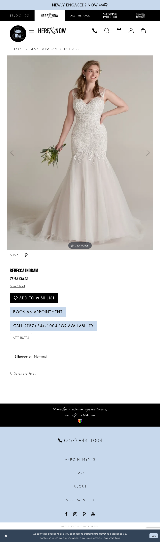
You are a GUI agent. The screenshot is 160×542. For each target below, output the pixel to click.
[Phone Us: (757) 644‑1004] (95, 30)
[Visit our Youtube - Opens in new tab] (93, 514)
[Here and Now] (52, 30)
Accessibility (80, 500)
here (117, 537)
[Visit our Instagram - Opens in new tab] (75, 514)
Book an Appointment (38, 312)
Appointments (80, 459)
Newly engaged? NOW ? (80, 5)
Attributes (21, 337)
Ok (154, 535)
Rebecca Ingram (43, 49)
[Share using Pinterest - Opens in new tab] (26, 255)
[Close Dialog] (5, 535)
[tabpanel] (80, 152)
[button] (32, 30)
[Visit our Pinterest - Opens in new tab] (85, 514)
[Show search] (107, 30)
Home (18, 49)
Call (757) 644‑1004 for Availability (53, 326)
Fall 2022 (71, 49)
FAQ (80, 473)
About (80, 486)
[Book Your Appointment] (119, 30)
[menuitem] (32, 30)
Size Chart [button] (17, 286)
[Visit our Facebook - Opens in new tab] (66, 514)
